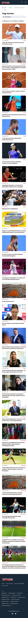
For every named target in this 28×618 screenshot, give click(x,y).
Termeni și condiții (9, 583)
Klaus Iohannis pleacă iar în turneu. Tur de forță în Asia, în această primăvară (13, 419)
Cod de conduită (5, 585)
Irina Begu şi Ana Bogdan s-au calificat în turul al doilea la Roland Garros (13, 278)
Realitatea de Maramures (6, 605)
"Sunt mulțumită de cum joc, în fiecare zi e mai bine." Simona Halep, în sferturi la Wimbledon (13, 469)
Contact (3, 583)
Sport (24, 40)
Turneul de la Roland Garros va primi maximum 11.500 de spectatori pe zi (12, 493)
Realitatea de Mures (5, 601)
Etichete (10, 7)
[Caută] (21, 2)
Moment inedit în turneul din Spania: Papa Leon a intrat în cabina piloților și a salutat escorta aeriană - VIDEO (14, 67)
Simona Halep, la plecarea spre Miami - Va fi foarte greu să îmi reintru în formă (14, 371)
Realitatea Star (19, 593)
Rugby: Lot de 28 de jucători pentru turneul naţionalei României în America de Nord (14, 231)
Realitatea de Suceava (6, 599)
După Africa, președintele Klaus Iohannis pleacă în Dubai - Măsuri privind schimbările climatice (13, 444)
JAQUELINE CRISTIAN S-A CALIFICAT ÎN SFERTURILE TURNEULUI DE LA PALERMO (12, 186)
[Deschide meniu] (25, 2)
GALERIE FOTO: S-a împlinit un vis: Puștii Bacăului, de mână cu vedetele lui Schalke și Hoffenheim (13, 541)
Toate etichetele (8, 16)
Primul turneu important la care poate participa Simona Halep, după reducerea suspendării (13, 395)
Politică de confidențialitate (19, 583)
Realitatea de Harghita (15, 599)
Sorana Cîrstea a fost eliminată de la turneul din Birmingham (12, 255)
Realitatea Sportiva (11, 593)
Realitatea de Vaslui (5, 603)
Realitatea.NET (4, 593)
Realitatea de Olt (14, 597)
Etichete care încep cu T (20, 7)
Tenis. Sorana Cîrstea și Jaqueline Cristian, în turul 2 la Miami (11, 162)
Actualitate (23, 64)
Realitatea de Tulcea (5, 597)
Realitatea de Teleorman (6, 595)
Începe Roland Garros (8, 301)
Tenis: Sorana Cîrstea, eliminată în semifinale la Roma (11, 139)
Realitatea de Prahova (14, 601)
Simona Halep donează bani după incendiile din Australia (11, 517)
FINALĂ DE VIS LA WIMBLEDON (10, 209)
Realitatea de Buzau (14, 603)
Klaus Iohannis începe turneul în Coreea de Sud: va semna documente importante (14, 347)
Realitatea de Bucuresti (16, 595)
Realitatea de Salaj (21, 597)
